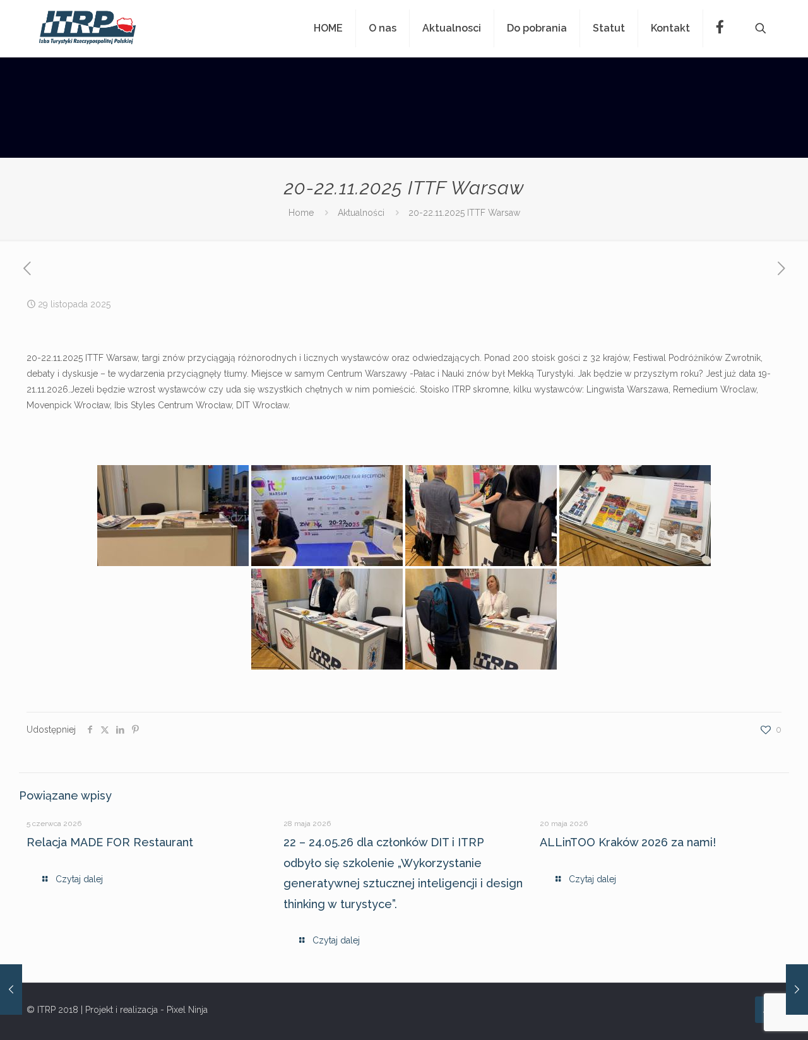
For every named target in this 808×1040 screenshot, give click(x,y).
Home (301, 213)
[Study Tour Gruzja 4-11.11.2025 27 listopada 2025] (11, 989)
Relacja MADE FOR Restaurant (110, 842)
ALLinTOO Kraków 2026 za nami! (628, 842)
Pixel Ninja (187, 1010)
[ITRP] (87, 28)
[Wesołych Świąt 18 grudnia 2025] (797, 989)
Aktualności (361, 213)
